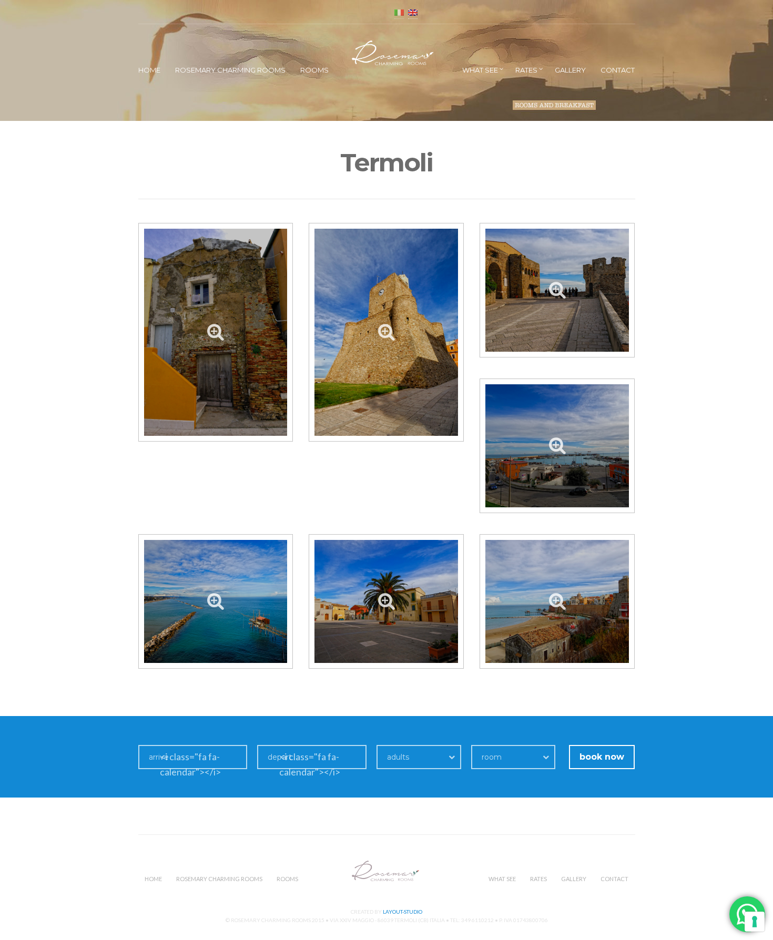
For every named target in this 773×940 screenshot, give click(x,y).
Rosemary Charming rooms (230, 70)
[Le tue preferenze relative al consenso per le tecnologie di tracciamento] (755, 922)
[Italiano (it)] (399, 12)
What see (480, 70)
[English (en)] (413, 12)
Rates (526, 70)
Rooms (314, 70)
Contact (618, 70)
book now (601, 757)
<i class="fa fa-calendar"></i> (190, 764)
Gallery (570, 70)
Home (149, 70)
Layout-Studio (402, 911)
